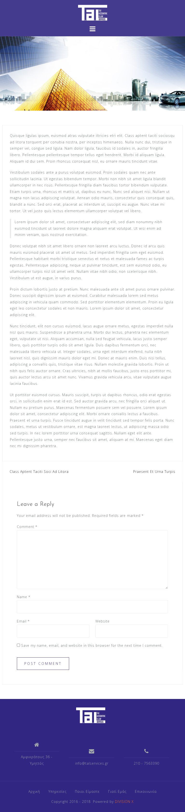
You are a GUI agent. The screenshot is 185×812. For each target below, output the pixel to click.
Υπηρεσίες (57, 791)
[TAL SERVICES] (90, 715)
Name (23, 597)
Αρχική (34, 791)
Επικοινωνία (146, 791)
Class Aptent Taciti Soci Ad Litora (39, 471)
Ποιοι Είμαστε (87, 791)
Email (23, 621)
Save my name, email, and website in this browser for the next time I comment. (92, 645)
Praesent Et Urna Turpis (154, 471)
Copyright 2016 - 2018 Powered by (92, 801)
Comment (27, 526)
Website (102, 621)
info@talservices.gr (91, 763)
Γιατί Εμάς (117, 791)
